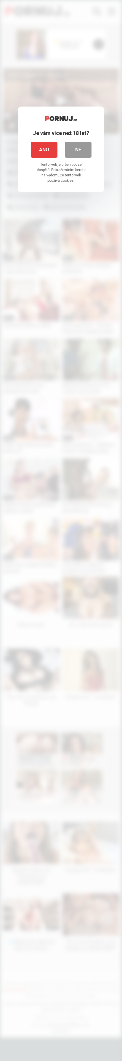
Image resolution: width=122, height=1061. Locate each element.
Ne (78, 149)
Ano (44, 149)
